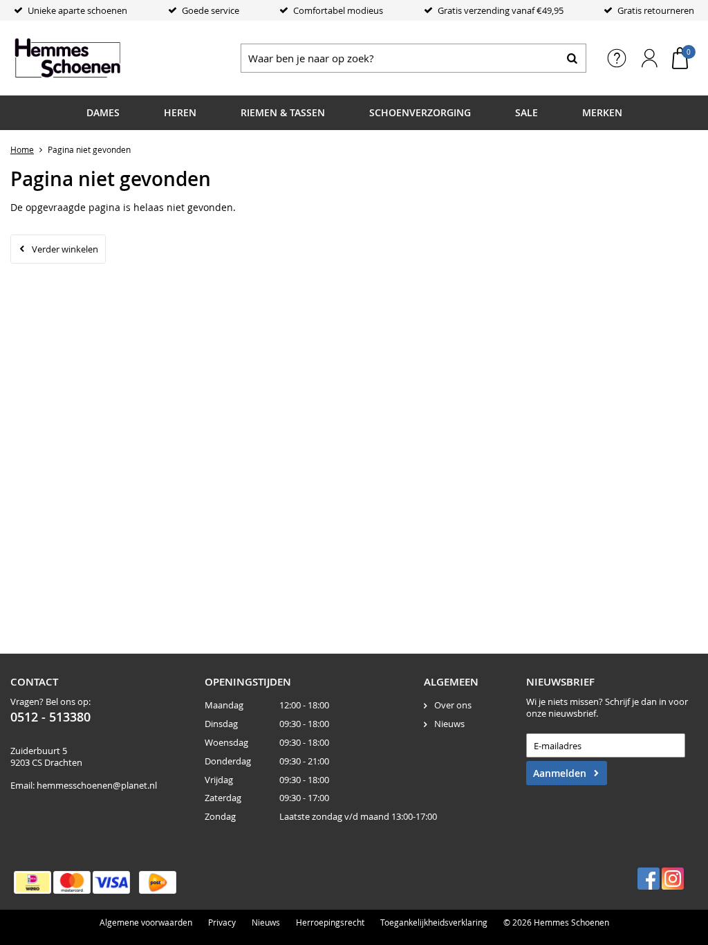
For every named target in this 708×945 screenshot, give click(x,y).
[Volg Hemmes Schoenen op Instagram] (673, 879)
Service (617, 58)
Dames (103, 112)
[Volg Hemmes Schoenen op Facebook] (648, 879)
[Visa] (111, 882)
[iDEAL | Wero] (32, 882)
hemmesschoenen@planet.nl (97, 785)
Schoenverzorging (420, 112)
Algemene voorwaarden (146, 922)
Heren (180, 112)
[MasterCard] (72, 882)
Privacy (222, 922)
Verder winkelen (65, 249)
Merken (602, 112)
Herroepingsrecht (330, 922)
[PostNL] (157, 882)
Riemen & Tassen (283, 112)
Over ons (453, 705)
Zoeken (572, 58)
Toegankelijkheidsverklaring (433, 922)
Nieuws (449, 723)
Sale (526, 112)
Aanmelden (559, 773)
